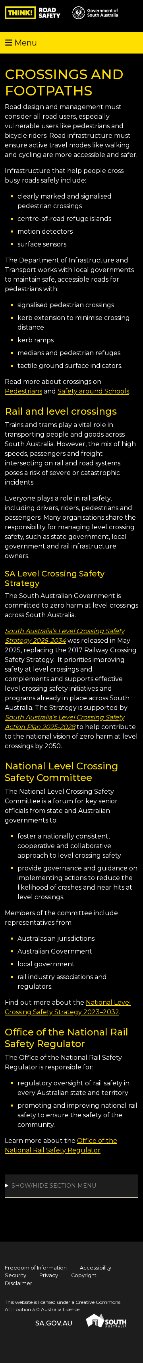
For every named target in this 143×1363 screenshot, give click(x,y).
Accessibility (95, 1268)
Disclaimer (18, 1283)
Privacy (48, 1275)
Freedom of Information (36, 1268)
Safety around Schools (93, 391)
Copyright (84, 1275)
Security (15, 1275)
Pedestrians (23, 391)
